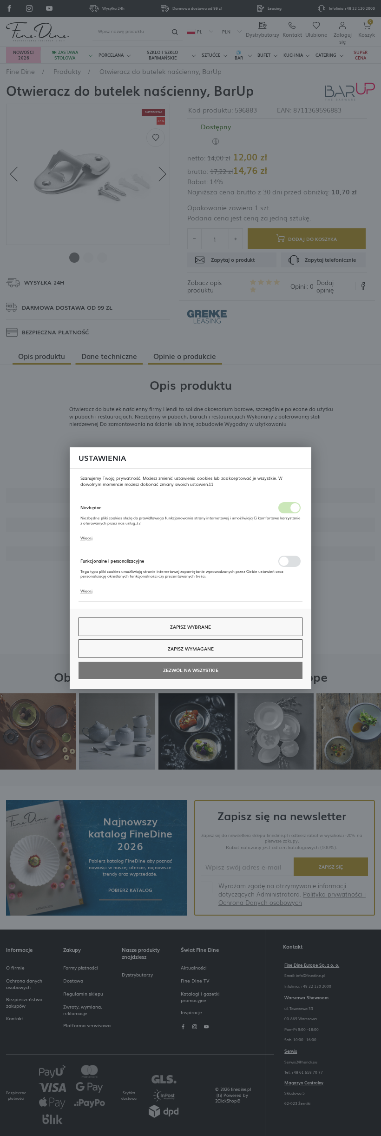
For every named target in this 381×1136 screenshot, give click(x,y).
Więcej (86, 537)
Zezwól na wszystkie (190, 669)
